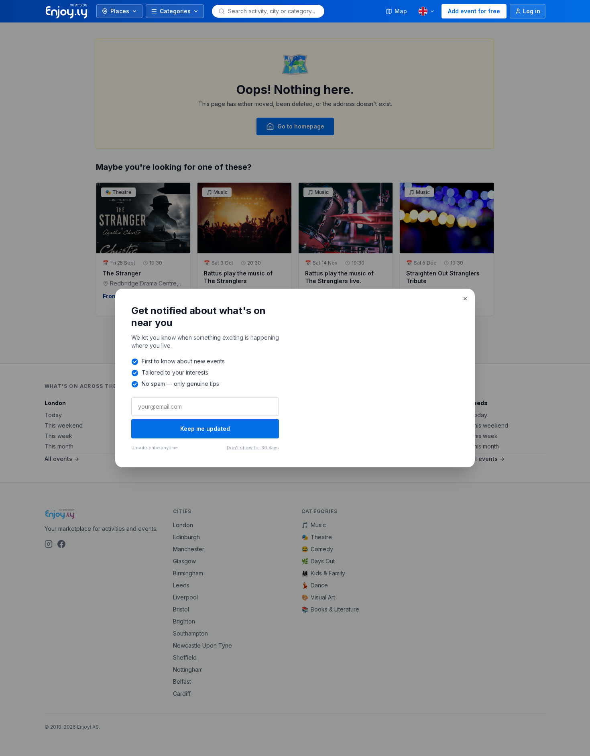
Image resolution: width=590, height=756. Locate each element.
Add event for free (474, 11)
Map (401, 11)
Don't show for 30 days (253, 447)
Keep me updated (205, 428)
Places (119, 11)
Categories (175, 11)
